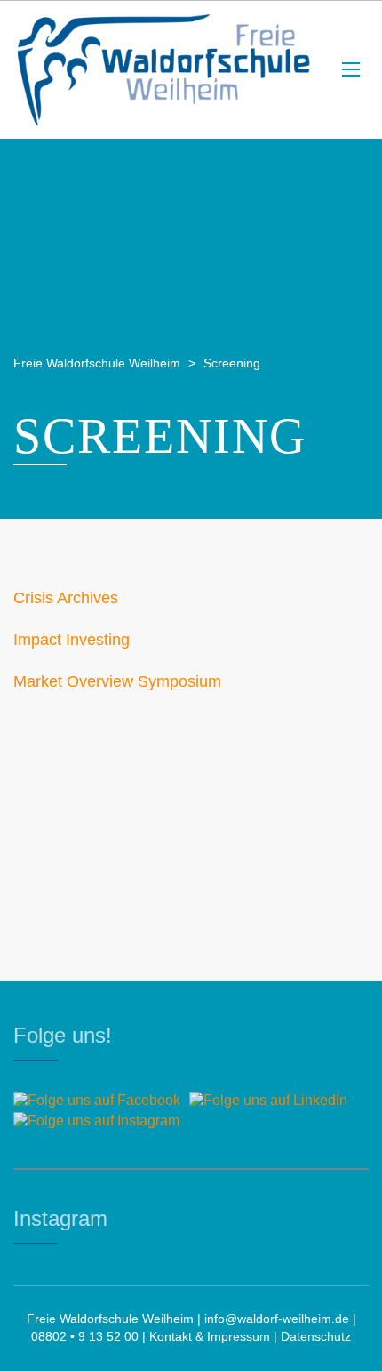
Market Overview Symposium (117, 681)
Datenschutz (316, 1336)
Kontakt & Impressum (209, 1336)
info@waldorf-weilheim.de (276, 1318)
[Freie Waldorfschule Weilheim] (164, 70)
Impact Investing (71, 640)
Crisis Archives (65, 598)
